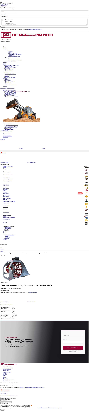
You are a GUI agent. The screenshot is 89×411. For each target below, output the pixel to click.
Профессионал (8, 227)
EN (1, 2)
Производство (8, 228)
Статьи (6, 236)
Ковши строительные (7, 122)
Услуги (4, 232)
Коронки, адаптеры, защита (6, 402)
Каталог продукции (7, 372)
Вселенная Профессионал (10, 74)
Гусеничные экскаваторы (10, 93)
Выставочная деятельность (10, 60)
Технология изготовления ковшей (15, 59)
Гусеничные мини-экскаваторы (11, 96)
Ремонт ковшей (8, 66)
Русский (2, 249)
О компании (5, 378)
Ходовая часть (3, 400)
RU (1, 1)
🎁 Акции (2, 152)
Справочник (5, 137)
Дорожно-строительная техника (9, 90)
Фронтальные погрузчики (10, 94)
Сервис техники (8, 70)
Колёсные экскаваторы (10, 95)
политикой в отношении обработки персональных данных (49, 407)
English (1, 251)
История (9, 52)
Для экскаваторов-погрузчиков (11, 126)
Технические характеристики (6, 304)
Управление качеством (12, 53)
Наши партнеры (6, 380)
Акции (6, 229)
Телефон (3, 13)
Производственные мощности (14, 58)
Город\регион (4, 16)
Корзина (2, 139)
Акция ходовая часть (7, 136)
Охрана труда (8, 82)
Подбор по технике (7, 133)
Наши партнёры (11, 55)
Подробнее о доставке (32, 292)
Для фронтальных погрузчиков (11, 125)
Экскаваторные (8, 123)
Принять (2, 409)
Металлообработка (9, 69)
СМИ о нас (7, 75)
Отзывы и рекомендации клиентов (15, 54)
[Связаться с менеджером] (0, 397)
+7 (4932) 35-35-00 (7, 369)
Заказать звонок (3, 5)
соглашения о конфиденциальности (34, 29)
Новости (4, 231)
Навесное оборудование (5, 399)
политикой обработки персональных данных (75, 351)
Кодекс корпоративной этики (14, 56)
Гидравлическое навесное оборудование (8, 398)
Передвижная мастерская (10, 67)
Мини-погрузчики (9, 91)
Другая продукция (4, 403)
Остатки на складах (7, 134)
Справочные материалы (10, 77)
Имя (2, 11)
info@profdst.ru (6, 370)
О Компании (10, 51)
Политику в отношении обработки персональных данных (32, 387)
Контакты (21, 148)
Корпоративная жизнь (9, 81)
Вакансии (7, 79)
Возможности (8, 80)
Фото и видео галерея (9, 72)
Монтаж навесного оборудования (12, 65)
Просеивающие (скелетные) (11, 127)
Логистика (7, 68)
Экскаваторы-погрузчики (10, 92)
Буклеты (7, 76)
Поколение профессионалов (11, 84)
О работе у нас (8, 83)
